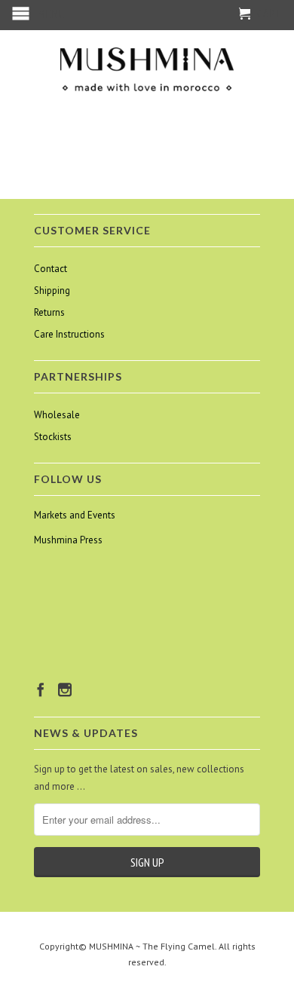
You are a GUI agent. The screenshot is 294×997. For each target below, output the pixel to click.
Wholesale (57, 414)
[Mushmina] (147, 69)
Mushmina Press (68, 540)
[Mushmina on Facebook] (40, 689)
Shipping (52, 290)
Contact (50, 268)
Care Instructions (69, 334)
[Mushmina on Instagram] (65, 689)
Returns (49, 312)
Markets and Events (74, 515)
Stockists (53, 436)
